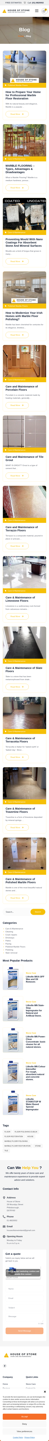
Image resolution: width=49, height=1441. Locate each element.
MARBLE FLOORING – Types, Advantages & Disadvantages (20, 169)
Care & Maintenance (16, 159)
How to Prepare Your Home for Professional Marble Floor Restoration (23, 95)
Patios (8, 941)
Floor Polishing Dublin (26, 1132)
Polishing (9, 950)
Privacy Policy (29, 1437)
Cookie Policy (18, 1437)
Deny (24, 1424)
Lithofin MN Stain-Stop (35, 1010)
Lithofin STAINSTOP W (33, 1104)
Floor (7, 1132)
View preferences (24, 1431)
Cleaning (9, 932)
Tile (6, 1151)
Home (21, 36)
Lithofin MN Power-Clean (35, 1041)
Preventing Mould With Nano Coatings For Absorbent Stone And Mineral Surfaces (24, 242)
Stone (38, 1146)
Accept (24, 1416)
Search (38, 912)
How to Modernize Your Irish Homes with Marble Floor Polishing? (24, 316)
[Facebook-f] (5, 1366)
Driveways (9, 938)
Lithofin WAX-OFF (35, 979)
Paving (8, 944)
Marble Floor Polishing (16, 1141)
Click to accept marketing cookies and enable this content (23, 1272)
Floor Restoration (13, 1136)
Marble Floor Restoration (17, 1146)
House (30, 1136)
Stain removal (11, 953)
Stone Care (31, 973)
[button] (45, 1391)
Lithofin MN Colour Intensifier (35, 1073)
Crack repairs (11, 935)
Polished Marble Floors (18, 85)
